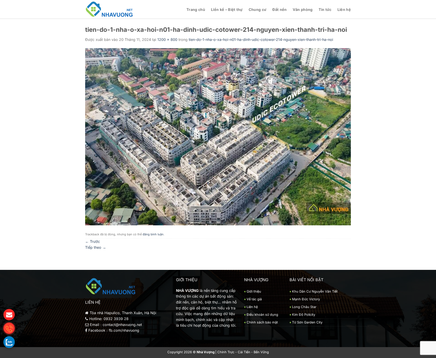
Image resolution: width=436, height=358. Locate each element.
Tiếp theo (95, 247)
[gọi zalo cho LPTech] (9, 342)
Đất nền (279, 9)
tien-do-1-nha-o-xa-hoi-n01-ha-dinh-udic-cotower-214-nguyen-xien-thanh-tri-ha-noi (261, 39)
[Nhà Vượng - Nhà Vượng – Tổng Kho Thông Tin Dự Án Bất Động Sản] (109, 9)
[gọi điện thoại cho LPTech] (9, 328)
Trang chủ (195, 9)
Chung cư (258, 9)
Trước (92, 241)
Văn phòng (303, 9)
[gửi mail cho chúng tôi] (9, 314)
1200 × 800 (167, 39)
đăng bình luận (153, 234)
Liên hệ (344, 9)
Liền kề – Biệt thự (227, 9)
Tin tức (325, 9)
